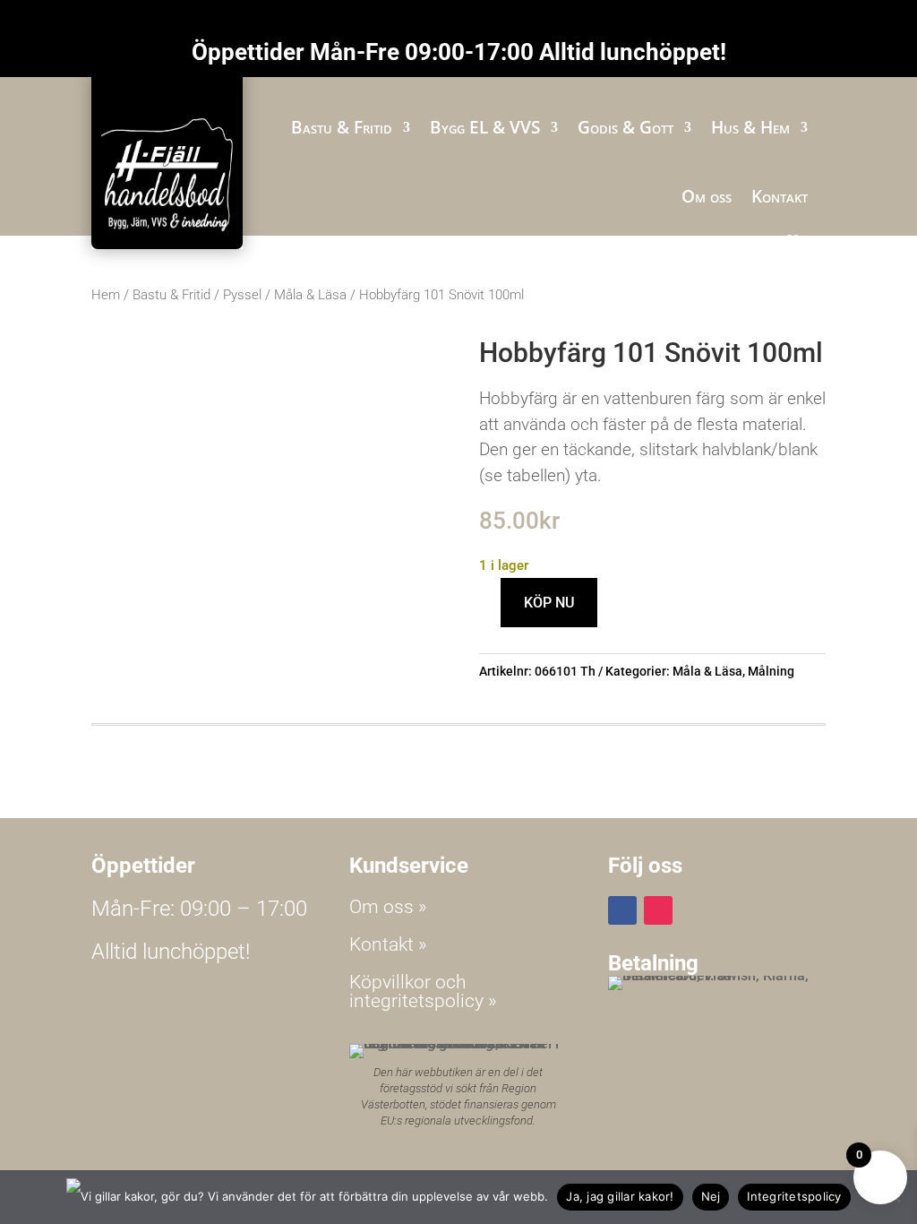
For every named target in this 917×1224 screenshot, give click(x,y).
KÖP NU (549, 602)
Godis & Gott (625, 127)
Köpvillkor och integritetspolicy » (423, 991)
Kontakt (779, 196)
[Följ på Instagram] (658, 910)
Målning (771, 671)
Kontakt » (388, 944)
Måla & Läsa (310, 295)
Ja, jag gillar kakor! (619, 1196)
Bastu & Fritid (341, 127)
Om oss (706, 196)
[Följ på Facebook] (622, 910)
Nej (711, 1196)
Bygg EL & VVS (485, 127)
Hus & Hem (750, 127)
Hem (105, 295)
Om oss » (388, 907)
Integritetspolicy (794, 1196)
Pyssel (242, 295)
